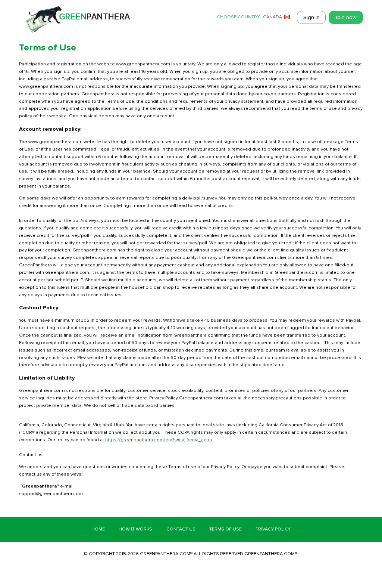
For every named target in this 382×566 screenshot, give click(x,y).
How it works (135, 529)
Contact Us (180, 529)
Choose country (238, 17)
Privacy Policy (273, 529)
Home (98, 529)
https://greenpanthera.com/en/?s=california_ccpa (158, 440)
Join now (346, 17)
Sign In (311, 17)
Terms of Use (225, 529)
